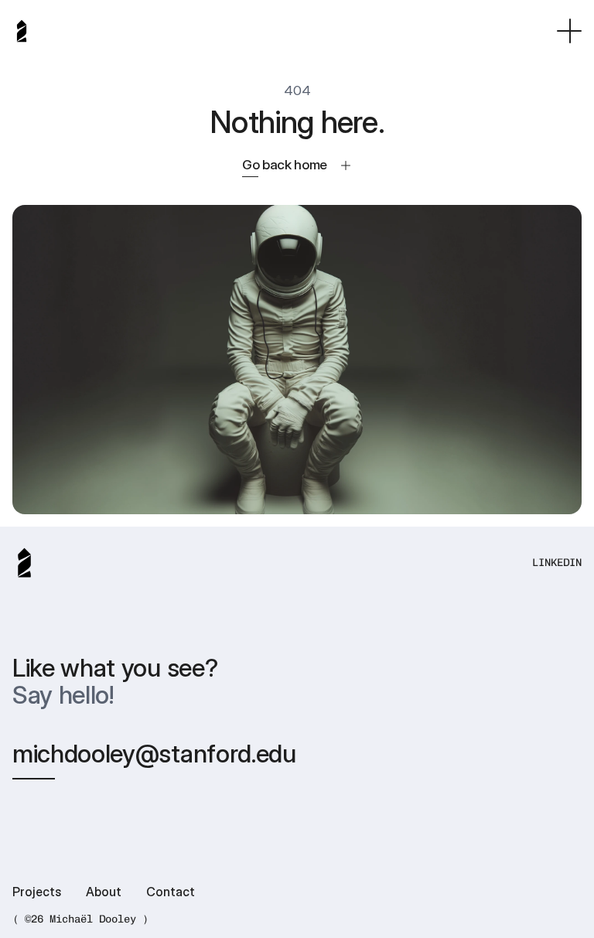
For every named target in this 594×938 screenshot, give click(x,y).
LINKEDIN (557, 562)
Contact (170, 891)
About (103, 891)
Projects (36, 891)
